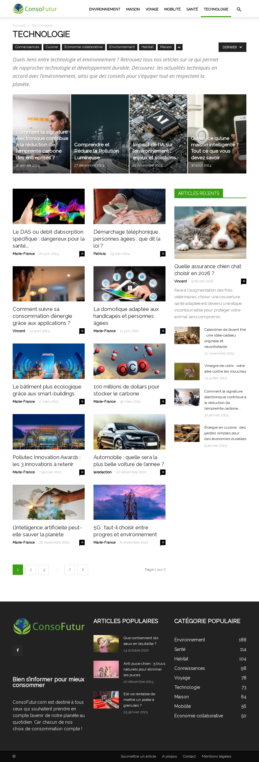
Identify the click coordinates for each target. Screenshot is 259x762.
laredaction (102, 472)
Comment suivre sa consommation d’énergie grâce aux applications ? (42, 316)
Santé (192, 9)
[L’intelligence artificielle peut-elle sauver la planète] (49, 502)
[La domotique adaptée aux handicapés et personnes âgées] (129, 284)
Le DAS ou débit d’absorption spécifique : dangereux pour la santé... (49, 239)
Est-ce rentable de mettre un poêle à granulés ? (139, 700)
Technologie (216, 9)
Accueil (19, 25)
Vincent (19, 331)
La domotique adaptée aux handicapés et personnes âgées (126, 316)
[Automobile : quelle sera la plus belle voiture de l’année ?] (129, 432)
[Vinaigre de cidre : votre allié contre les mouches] (187, 371)
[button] (238, 9)
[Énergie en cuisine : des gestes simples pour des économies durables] (187, 433)
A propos (169, 756)
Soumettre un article (138, 756)
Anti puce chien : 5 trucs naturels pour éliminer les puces (144, 669)
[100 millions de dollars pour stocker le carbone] (129, 361)
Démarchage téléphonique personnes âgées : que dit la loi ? (126, 239)
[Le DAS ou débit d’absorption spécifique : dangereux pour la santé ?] (49, 206)
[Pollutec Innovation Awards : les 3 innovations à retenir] (49, 432)
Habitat (148, 47)
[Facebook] (18, 650)
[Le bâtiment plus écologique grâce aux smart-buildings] (49, 361)
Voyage (152, 9)
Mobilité (172, 9)
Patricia (99, 254)
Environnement (104, 9)
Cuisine (52, 47)
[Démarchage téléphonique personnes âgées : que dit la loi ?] (129, 206)
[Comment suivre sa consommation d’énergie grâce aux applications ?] (49, 284)
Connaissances (27, 47)
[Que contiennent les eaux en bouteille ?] (106, 643)
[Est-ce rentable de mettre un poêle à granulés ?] (106, 699)
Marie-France (24, 254)
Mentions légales (216, 756)
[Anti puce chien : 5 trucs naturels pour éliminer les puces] (106, 669)
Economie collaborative (83, 47)
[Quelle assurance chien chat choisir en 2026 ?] (210, 232)
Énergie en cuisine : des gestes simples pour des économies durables (225, 433)
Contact (189, 756)
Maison (133, 9)
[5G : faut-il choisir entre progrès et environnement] (129, 502)
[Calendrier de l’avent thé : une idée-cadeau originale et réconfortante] (187, 335)
